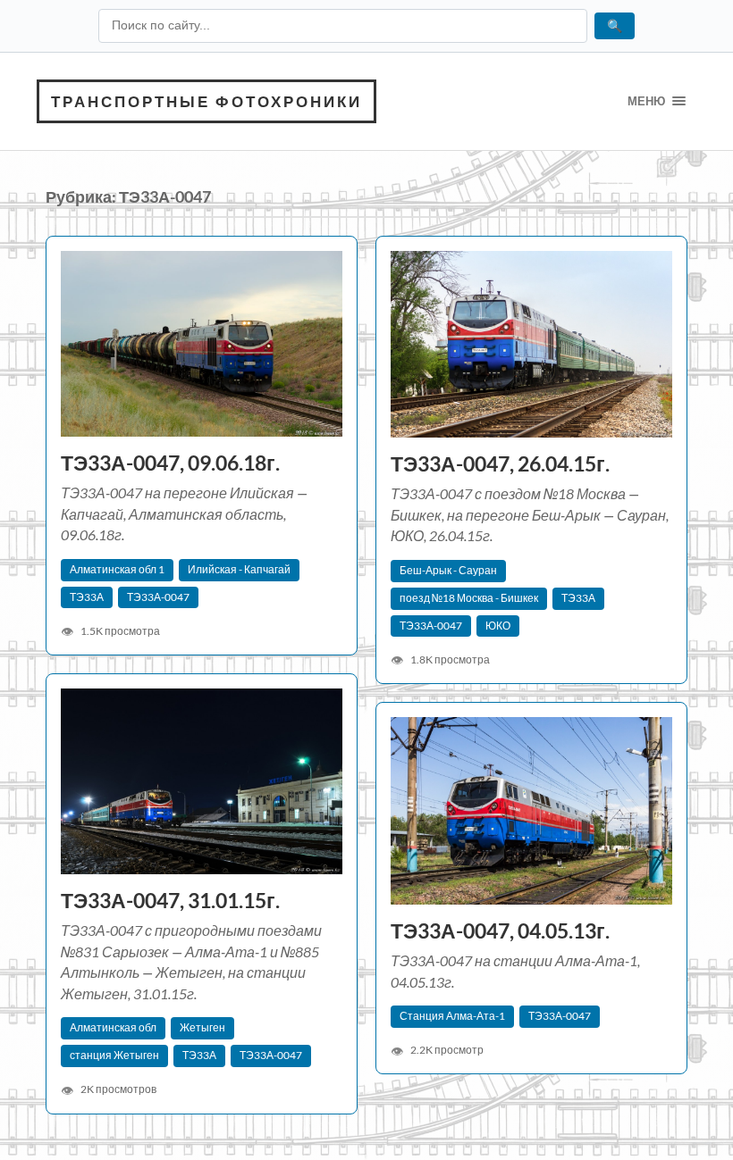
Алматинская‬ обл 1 (117, 569)
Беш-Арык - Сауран (448, 570)
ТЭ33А (87, 597)
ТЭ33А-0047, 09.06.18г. (170, 463)
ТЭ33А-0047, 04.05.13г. (500, 931)
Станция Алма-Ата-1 (452, 1015)
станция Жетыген (114, 1055)
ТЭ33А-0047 (158, 597)
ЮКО (497, 625)
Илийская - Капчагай (239, 569)
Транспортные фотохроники (206, 101)
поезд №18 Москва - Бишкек (469, 598)
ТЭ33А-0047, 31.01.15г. (170, 901)
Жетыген (202, 1027)
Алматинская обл (113, 1027)
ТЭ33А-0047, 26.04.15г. (500, 464)
